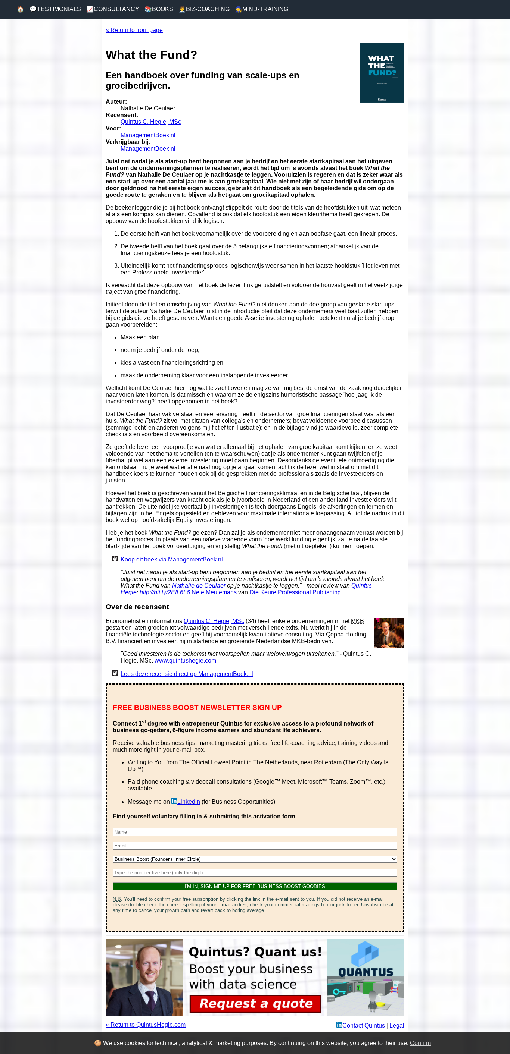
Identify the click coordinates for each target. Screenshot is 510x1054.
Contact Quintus (363, 1025)
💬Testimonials (55, 9)
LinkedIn (188, 802)
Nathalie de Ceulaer (199, 585)
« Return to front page (134, 30)
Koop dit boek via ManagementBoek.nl (172, 559)
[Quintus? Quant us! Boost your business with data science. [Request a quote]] (255, 1013)
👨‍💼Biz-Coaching (204, 9)
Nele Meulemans (214, 592)
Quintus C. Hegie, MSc (151, 122)
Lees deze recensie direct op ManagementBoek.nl (187, 674)
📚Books (158, 9)
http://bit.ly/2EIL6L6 (165, 592)
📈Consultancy (112, 9)
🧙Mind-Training (261, 9)
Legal (396, 1025)
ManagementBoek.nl (148, 135)
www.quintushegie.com (185, 660)
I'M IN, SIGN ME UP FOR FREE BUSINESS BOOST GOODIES (255, 886)
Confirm (420, 1043)
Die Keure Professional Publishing (295, 592)
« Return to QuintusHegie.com (146, 1025)
